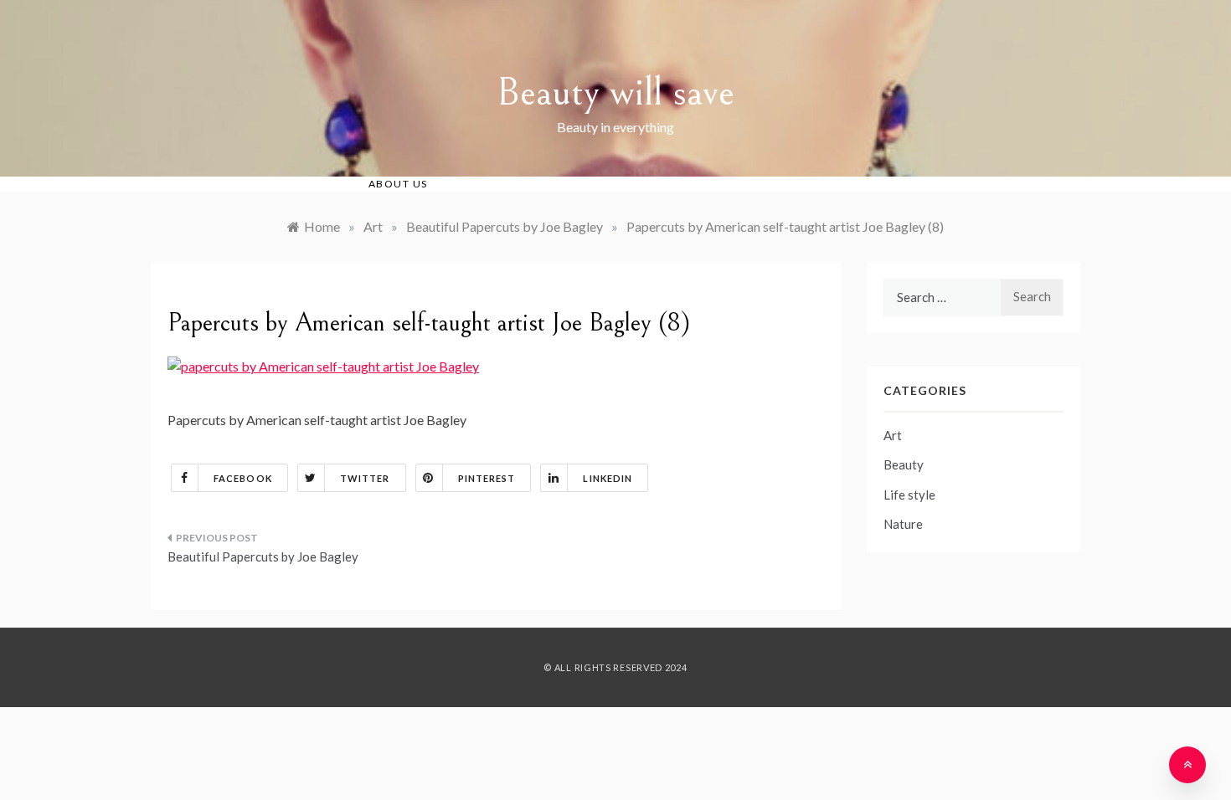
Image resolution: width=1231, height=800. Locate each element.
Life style (909, 494)
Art (892, 435)
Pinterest (487, 478)
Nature (903, 523)
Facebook (243, 478)
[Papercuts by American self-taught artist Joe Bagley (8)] (323, 364)
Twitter (365, 478)
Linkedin (607, 478)
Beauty (903, 464)
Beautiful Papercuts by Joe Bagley (262, 556)
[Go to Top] (1187, 764)
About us (398, 183)
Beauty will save (615, 92)
